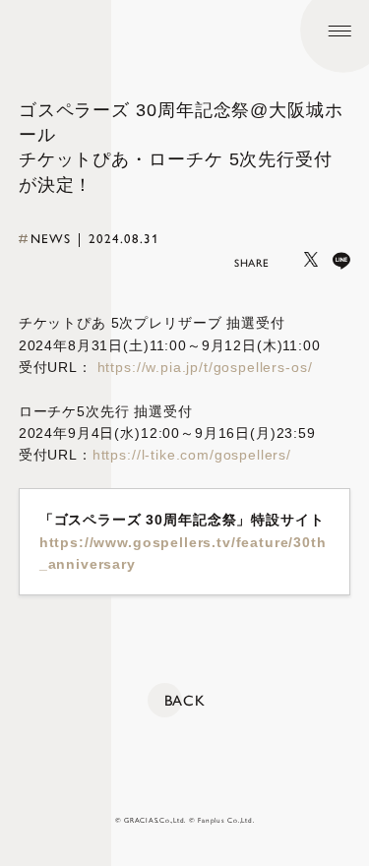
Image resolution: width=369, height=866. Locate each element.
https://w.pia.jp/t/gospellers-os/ (205, 367)
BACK (185, 701)
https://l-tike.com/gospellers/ (191, 455)
